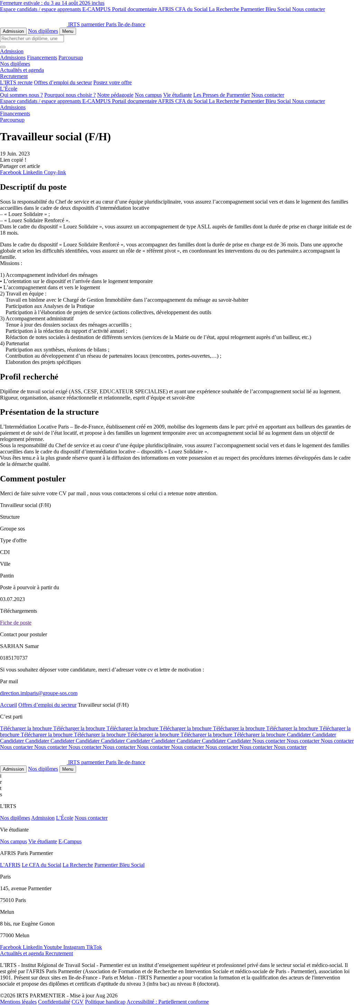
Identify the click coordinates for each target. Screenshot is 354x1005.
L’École (64, 818)
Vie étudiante (177, 95)
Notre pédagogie (115, 95)
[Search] (3, 47)
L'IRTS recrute (16, 82)
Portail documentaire (135, 9)
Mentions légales (18, 1002)
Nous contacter (308, 9)
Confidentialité (54, 1002)
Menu (67, 31)
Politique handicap (105, 1002)
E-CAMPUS (97, 9)
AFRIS (166, 9)
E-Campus (70, 841)
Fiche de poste (15, 623)
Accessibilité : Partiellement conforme (168, 1002)
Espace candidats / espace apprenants (41, 9)
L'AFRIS (10, 865)
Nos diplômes (43, 31)
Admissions (13, 57)
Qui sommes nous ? (21, 95)
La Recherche (225, 9)
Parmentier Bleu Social (266, 9)
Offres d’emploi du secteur (63, 82)
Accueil (8, 705)
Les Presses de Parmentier (221, 95)
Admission (13, 31)
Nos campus (148, 95)
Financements (42, 57)
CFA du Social (192, 9)
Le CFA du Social (41, 865)
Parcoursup (70, 57)
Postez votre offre (112, 82)
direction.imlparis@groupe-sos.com (38, 693)
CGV (78, 1002)
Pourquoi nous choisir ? (70, 95)
